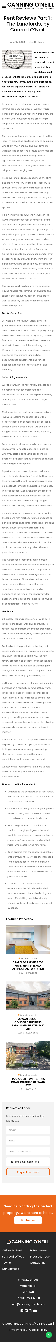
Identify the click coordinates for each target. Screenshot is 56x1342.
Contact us (28, 1220)
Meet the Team (40, 1256)
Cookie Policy (38, 1330)
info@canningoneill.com (28, 1304)
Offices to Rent (12, 1250)
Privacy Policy (18, 1330)
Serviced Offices (13, 1256)
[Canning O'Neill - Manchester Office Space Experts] (30, 6)
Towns (6, 1263)
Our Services (10, 1269)
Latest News (38, 1250)
